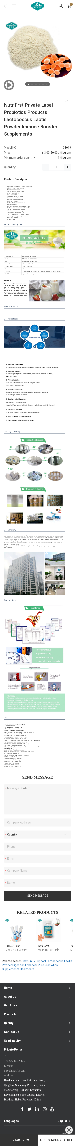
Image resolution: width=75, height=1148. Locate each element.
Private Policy (13, 1049)
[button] (28, 84)
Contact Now (19, 1140)
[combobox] (37, 835)
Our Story (10, 1005)
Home (8, 987)
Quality (8, 1023)
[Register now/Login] (60, 6)
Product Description (16, 179)
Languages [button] (36, 1121)
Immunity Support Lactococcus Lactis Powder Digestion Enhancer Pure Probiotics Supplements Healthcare (37, 965)
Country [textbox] (12, 834)
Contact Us (11, 1031)
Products (10, 1014)
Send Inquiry (12, 1040)
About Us (10, 996)
